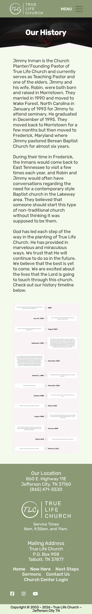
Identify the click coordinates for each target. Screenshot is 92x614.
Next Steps (67, 569)
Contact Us (58, 574)
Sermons (31, 574)
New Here (40, 569)
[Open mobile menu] (80, 8)
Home (19, 569)
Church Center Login (46, 579)
